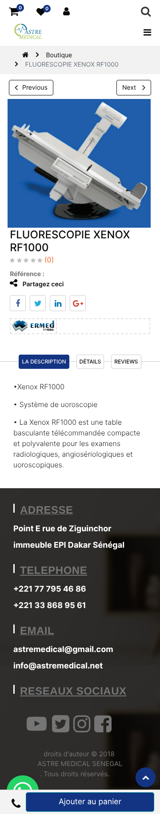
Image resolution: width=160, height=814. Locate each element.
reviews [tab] (126, 361)
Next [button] (130, 87)
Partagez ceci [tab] (42, 284)
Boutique (59, 55)
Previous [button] (35, 87)
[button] (16, 802)
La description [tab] (44, 361)
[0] (14, 12)
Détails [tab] (90, 361)
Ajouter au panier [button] (90, 801)
